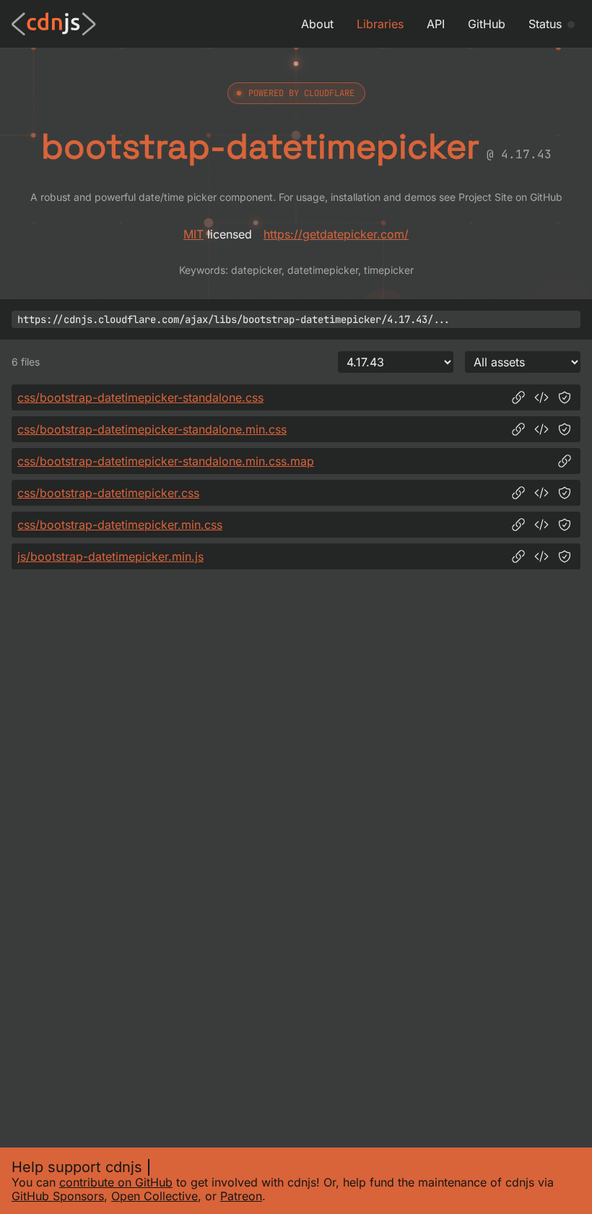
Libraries (380, 24)
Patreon (241, 1196)
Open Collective (154, 1196)
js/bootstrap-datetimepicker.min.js (110, 556)
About (317, 24)
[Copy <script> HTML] (541, 556)
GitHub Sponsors (58, 1196)
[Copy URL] (518, 397)
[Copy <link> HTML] (541, 397)
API (436, 24)
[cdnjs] (54, 23)
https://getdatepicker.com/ (336, 234)
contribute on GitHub (116, 1182)
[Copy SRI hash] (564, 397)
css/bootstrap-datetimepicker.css (108, 492)
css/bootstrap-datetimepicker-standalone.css (140, 397)
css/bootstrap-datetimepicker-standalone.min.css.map (165, 461)
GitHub (486, 24)
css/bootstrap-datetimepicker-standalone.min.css (152, 429)
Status (545, 24)
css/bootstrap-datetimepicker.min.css (119, 524)
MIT (193, 234)
